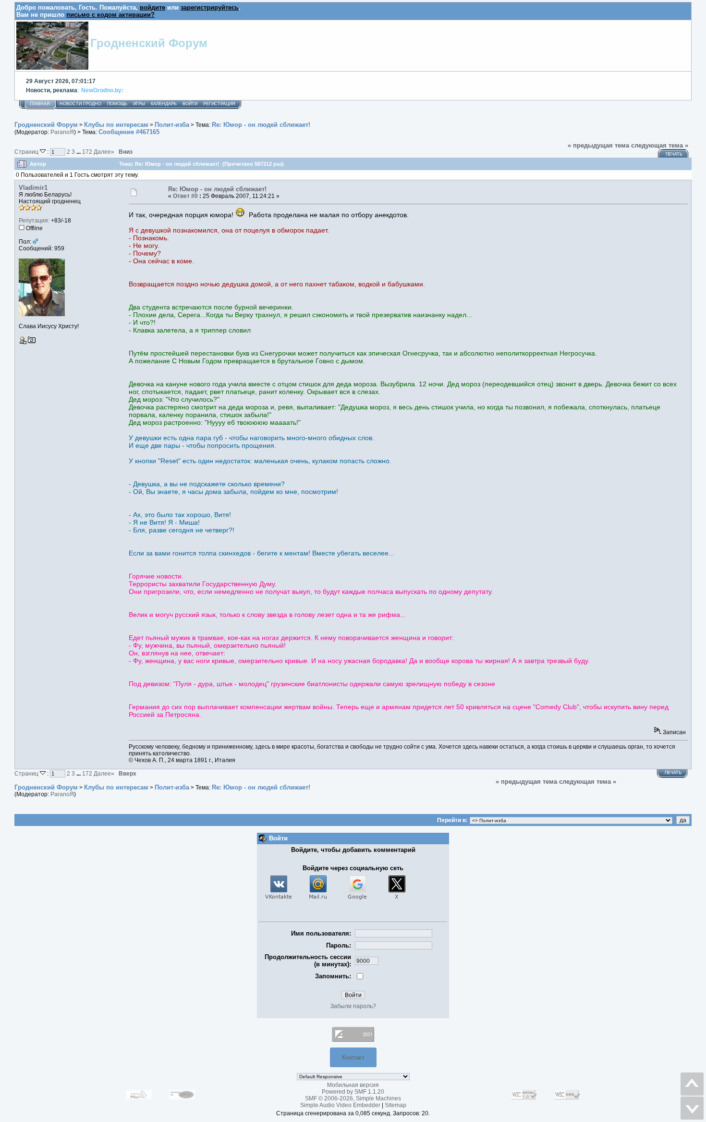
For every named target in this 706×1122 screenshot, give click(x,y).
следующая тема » (659, 145)
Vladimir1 (33, 187)
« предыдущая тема (598, 145)
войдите (152, 7)
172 (87, 151)
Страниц (27, 151)
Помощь (117, 103)
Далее (104, 151)
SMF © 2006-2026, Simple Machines (353, 1098)
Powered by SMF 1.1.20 (353, 1091)
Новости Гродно (80, 103)
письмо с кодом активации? (110, 14)
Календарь (164, 103)
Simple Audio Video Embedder (340, 1105)
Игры (139, 103)
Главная (40, 103)
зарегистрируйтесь (210, 7)
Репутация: (34, 220)
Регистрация (219, 103)
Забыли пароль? (353, 1006)
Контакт (353, 1057)
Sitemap (395, 1105)
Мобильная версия (353, 1085)
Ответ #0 (185, 196)
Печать (674, 154)
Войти (190, 103)
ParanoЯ (62, 132)
